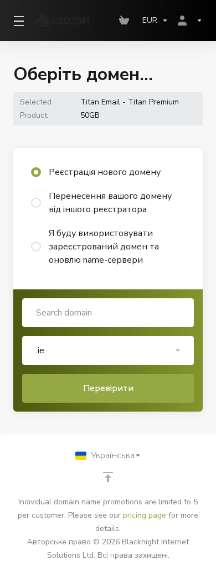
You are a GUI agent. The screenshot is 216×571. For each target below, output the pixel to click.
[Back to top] (108, 477)
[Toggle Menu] (17, 20)
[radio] (36, 172)
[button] (108, 350)
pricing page (144, 515)
